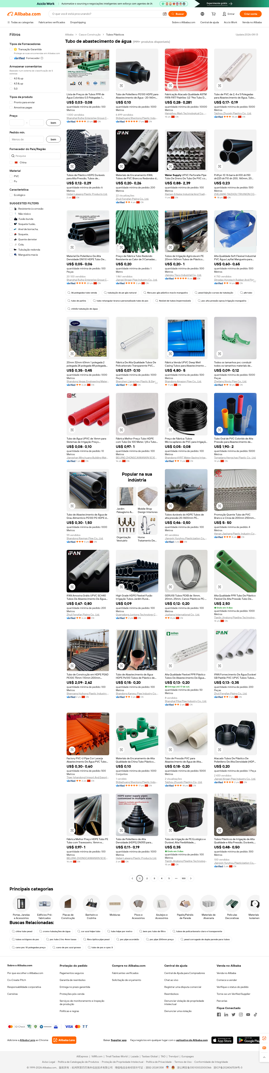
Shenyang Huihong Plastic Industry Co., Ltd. (88, 693)
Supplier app (119, 1040)
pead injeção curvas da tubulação (215, 292)
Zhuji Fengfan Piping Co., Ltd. (132, 198)
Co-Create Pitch (16, 980)
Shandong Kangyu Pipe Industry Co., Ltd (137, 693)
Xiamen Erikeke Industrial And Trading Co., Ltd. (186, 194)
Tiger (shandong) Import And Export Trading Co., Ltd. (88, 777)
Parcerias (222, 1000)
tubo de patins (78, 300)
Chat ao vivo (171, 980)
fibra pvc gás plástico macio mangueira (167, 292)
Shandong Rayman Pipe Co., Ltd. (85, 538)
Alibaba (69, 34)
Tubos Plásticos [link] (115, 34)
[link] (264, 1038)
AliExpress (82, 1056)
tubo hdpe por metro (121, 931)
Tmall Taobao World (117, 1056)
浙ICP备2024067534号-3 (228, 1067)
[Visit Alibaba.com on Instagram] (241, 1014)
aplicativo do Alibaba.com (192, 1040)
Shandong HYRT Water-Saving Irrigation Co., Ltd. (186, 457)
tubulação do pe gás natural (122, 292)
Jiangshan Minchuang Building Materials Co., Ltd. (88, 457)
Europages (188, 1056)
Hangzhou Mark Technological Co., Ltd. (186, 113)
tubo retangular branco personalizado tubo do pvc (122, 300)
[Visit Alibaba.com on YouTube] (248, 1014)
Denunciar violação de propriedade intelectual (184, 1002)
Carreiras (12, 993)
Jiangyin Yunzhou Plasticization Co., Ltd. (186, 538)
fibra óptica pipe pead (98, 939)
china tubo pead (24, 931)
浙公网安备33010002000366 (194, 1067)
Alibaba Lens (27, 1040)
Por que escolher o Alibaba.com (25, 973)
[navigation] (35, 457)
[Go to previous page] (132, 878)
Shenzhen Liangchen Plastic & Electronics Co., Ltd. (137, 381)
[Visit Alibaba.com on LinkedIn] (226, 1014)
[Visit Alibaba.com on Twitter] (233, 1014)
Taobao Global (150, 1056)
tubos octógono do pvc (27, 939)
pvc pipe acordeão (129, 939)
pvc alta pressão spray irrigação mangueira (223, 300)
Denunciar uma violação (178, 1011)
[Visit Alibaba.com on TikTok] (255, 1014)
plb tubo (248, 292)
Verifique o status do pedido (233, 986)
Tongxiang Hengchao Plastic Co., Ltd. (235, 457)
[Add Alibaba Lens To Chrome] (64, 1040)
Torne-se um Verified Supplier (233, 993)
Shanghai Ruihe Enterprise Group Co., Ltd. (88, 118)
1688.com (96, 1056)
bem (53, 122)
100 (184, 878)
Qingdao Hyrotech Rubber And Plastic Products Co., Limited (235, 279)
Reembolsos (171, 993)
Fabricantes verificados (125, 973)
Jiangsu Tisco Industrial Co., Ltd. (183, 275)
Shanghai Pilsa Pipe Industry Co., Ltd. (186, 701)
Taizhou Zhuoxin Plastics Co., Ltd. (232, 113)
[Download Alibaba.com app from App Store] (222, 1040)
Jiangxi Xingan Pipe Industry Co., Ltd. (136, 279)
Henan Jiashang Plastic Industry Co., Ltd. (235, 533)
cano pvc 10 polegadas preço (31, 947)
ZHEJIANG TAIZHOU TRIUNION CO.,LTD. (235, 194)
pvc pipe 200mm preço (162, 939)
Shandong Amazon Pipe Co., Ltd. (183, 381)
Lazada (135, 1056)
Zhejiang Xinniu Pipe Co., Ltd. (230, 381)
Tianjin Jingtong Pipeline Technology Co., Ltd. (235, 617)
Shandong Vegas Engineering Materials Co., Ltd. (88, 381)
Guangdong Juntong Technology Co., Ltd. (137, 614)
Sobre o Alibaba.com (19, 965)
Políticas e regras (69, 1011)
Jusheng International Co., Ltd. (182, 614)
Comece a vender (227, 980)
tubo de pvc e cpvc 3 (102, 947)
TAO (163, 1056)
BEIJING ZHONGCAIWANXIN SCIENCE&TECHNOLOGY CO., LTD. (137, 457)
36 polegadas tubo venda (84, 292)
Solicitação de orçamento (126, 980)
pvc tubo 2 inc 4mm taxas (63, 939)
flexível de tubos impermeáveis (175, 300)
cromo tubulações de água (56, 931)
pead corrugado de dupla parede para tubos (207, 939)
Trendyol (173, 1056)
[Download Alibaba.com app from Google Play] (249, 1040)
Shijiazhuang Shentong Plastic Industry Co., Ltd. (137, 118)
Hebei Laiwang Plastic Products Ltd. (87, 194)
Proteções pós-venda (72, 993)
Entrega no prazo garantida (75, 986)
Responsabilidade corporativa (24, 986)
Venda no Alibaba (226, 973)
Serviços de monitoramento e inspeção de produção (82, 1002)
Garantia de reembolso (72, 980)
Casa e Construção (90, 34)
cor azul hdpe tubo (90, 931)
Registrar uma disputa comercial (182, 986)
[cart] (214, 14)
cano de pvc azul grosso (68, 947)
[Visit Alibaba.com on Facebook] (219, 1014)
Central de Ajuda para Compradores (184, 973)
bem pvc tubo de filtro (154, 931)
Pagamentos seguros (72, 973)
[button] (164, 14)
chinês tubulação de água (84, 309)
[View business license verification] (167, 1067)
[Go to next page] (191, 878)
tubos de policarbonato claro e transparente (199, 931)
